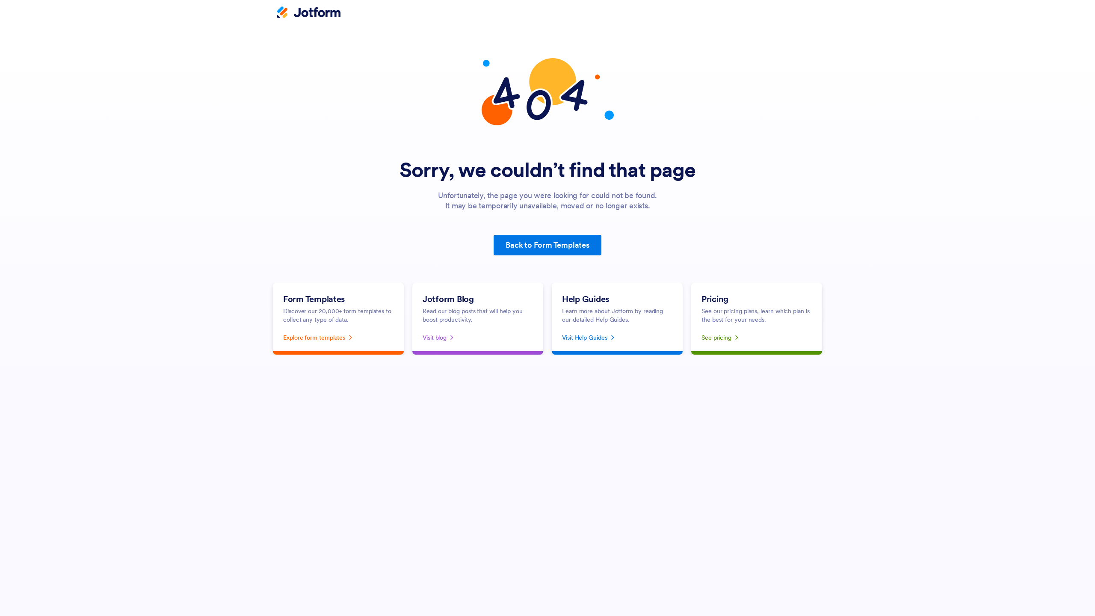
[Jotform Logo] (308, 13)
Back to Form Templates (547, 245)
